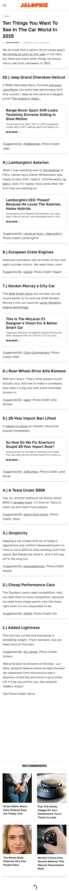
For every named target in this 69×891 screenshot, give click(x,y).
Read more (12, 132)
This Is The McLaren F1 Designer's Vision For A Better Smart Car (31, 323)
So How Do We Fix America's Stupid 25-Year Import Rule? (30, 444)
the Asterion (51, 170)
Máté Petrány (12, 43)
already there (23, 502)
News (6, 16)
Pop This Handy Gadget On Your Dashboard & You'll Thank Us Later (49, 812)
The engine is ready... (26, 98)
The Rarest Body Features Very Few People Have (14, 861)
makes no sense (16, 426)
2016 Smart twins (21, 293)
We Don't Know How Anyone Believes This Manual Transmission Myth (51, 863)
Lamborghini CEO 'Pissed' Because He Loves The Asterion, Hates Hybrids (33, 204)
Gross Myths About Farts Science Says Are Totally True (15, 810)
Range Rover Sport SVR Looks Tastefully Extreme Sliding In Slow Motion (32, 114)
